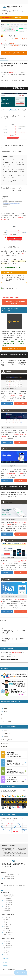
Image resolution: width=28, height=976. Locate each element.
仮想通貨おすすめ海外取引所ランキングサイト (16, 7)
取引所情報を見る (7, 403)
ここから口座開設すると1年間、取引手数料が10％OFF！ (14, 302)
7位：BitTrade (7, 952)
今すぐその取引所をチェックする (14, 348)
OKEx (4, 708)
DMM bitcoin (5, 743)
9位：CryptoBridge (8, 932)
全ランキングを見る (6, 721)
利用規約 (5, 962)
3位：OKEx (6, 921)
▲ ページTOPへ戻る (21, 972)
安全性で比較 (7, 910)
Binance (5, 705)
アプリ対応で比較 (8, 902)
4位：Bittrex (6, 923)
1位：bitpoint (7, 941)
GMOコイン (6, 733)
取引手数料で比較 (8, 900)
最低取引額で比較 (8, 904)
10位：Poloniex (7, 934)
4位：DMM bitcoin (8, 947)
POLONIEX (5, 718)
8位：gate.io (7, 930)
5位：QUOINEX (7, 949)
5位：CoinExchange (8, 924)
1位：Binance (7, 917)
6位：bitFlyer (7, 950)
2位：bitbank (7, 943)
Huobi (4, 711)
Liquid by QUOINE (6, 740)
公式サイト (14, 110)
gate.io (4, 620)
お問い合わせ (6, 958)
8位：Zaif (6, 954)
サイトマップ (6, 965)
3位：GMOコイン (8, 945)
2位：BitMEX (7, 919)
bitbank (4, 746)
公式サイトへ (20, 403)
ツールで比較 (7, 906)
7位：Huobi (6, 928)
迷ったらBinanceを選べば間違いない (14, 53)
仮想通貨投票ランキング (9, 876)
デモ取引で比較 (7, 908)
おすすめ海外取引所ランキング (11, 874)
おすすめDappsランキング (10, 878)
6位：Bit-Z (6, 926)
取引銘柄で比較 (7, 898)
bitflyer (5, 736)
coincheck (5, 730)
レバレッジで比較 (8, 897)
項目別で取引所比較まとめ (10, 895)
